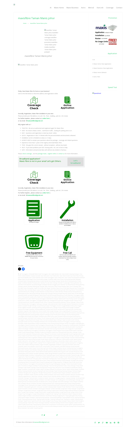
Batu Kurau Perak (61, 288)
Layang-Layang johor (71, 343)
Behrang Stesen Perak (72, 290)
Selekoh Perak (65, 376)
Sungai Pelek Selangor (27, 392)
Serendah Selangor (49, 380)
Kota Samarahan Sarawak (42, 329)
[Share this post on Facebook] (42, 415)
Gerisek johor (61, 309)
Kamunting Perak (30, 320)
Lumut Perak (38, 346)
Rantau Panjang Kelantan (25, 371)
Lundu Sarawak (54, 346)
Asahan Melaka (26, 276)
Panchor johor (54, 357)
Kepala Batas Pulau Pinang (47, 323)
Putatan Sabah (39, 369)
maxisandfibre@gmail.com (35, 121)
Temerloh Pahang (55, 403)
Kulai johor (59, 339)
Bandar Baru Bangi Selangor (52, 281)
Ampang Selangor (74, 274)
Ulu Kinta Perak (30, 406)
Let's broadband (75, 161)
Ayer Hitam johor (54, 276)
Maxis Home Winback (100, 72)
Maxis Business (72, 7)
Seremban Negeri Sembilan (36, 380)
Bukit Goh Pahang (42, 297)
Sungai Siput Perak (65, 392)
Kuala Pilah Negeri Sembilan (44, 336)
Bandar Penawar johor (34, 283)
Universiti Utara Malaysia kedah (53, 406)
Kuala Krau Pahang (57, 332)
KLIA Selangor (58, 325)
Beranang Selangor (35, 293)
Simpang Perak (64, 385)
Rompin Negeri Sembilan (64, 373)
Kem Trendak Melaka (51, 321)
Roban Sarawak (52, 373)
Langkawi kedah (50, 343)
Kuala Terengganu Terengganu (51, 337)
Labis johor (25, 341)
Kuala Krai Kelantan (45, 332)
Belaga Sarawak (35, 291)
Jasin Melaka (65, 313)
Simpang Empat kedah (53, 385)
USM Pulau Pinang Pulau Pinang (72, 406)
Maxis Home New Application (102, 64)
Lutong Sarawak (74, 346)
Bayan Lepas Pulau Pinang (40, 290)
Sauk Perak (56, 374)
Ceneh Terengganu (78, 299)
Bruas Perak (64, 295)
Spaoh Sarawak (22, 388)
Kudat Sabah (44, 339)
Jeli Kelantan (72, 313)
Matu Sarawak (50, 350)
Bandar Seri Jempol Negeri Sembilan (37, 284)
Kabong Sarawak (68, 316)
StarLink (100, 7)
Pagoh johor (21, 357)
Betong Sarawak (58, 293)
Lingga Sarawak (43, 344)
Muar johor (26, 353)
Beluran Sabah (54, 291)
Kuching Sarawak (35, 339)
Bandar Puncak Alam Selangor (49, 283)
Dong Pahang (41, 306)
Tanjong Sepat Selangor (43, 399)
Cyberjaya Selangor (42, 304)
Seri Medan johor (43, 381)
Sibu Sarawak (22, 383)
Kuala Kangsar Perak (59, 330)
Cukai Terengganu (31, 304)
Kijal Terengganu (40, 325)
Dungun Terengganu (51, 306)
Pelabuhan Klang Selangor (63, 360)
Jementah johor (26, 314)
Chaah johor (21, 300)
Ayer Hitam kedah (65, 276)
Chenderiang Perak (23, 302)
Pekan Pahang (51, 360)
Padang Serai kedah (65, 355)
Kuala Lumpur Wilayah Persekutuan (46, 334)
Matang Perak (41, 350)
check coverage (27, 153)
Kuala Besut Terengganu (45, 330)
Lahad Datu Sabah (63, 341)
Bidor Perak (75, 293)
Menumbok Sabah (34, 351)
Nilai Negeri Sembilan (28, 355)
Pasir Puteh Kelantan (29, 360)
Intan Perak (39, 313)
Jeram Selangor (62, 314)
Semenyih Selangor (23, 378)
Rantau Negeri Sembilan (77, 369)
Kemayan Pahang (75, 321)
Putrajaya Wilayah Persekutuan (53, 369)
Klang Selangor (49, 325)
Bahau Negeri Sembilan (46, 279)
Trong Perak (52, 404)
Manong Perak (44, 348)
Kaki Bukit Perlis (32, 318)
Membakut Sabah (77, 350)
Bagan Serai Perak (34, 279)
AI (50, 7)
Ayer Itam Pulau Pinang (76, 276)
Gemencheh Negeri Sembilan (26, 309)
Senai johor (51, 378)
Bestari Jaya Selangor (47, 293)
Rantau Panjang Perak (39, 371)
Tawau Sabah (71, 401)
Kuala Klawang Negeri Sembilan (31, 332)
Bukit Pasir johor (26, 299)
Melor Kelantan (67, 350)
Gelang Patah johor (47, 307)
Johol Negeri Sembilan (38, 316)
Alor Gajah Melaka (54, 274)
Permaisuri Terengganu (29, 364)
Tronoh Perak (60, 404)
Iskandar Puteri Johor (55, 313)
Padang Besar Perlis (40, 355)
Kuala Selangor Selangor (72, 336)
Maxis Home (59, 7)
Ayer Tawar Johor (59, 277)
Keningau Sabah (22, 323)
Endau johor (73, 306)
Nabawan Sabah (43, 353)
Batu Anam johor (49, 286)
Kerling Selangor (59, 323)
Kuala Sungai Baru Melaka (34, 337)
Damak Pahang (71, 304)
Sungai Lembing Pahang (70, 390)
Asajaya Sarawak (36, 276)
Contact (119, 7)
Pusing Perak (31, 369)
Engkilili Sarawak (26, 307)
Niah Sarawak (67, 353)
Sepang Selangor (70, 378)
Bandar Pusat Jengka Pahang (66, 283)
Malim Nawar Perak (34, 348)
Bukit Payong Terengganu (39, 299)
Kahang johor (77, 316)
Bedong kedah (62, 290)
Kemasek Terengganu (64, 321)
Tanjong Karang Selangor (42, 397)
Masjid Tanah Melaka (31, 350)
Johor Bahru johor (49, 316)
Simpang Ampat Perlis (48, 383)
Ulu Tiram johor (39, 406)
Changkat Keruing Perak (56, 300)
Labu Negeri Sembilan (35, 341)
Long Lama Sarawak (67, 344)
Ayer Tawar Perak (70, 277)
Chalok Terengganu (30, 300)
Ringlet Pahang (43, 373)
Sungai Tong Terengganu (25, 394)
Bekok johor (26, 291)
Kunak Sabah (73, 339)
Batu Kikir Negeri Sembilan (48, 288)
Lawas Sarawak (60, 343)
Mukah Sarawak (33, 353)
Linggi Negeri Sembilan (55, 344)
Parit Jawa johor (37, 358)
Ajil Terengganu (24, 274)
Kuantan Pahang (74, 337)
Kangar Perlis (39, 320)
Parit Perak (45, 358)
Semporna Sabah (43, 378)
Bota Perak (46, 295)
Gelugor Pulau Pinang (59, 307)
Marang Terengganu (77, 348)
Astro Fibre (97, 77)
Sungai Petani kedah (40, 392)
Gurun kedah (42, 311)
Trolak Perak (44, 404)
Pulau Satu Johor (56, 367)
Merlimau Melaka (53, 351)
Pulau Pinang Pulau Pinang (43, 367)
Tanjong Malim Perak (68, 397)
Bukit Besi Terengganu (74, 295)
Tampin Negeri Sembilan (25, 396)
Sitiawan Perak (61, 387)
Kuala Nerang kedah (63, 334)
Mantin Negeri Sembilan (55, 348)
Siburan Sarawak (31, 383)
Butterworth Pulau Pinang (66, 299)
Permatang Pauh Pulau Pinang (44, 364)
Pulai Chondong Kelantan (56, 366)
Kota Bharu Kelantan (28, 327)
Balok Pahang (27, 281)
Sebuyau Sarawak (75, 374)
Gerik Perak (53, 309)
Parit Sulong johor (62, 358)
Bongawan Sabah (38, 295)
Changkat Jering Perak (43, 300)
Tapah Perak (27, 401)
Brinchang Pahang (55, 295)
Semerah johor (33, 378)
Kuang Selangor (65, 337)
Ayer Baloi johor (45, 276)
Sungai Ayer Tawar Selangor (69, 388)
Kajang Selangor (22, 318)
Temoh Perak (64, 403)
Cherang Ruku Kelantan (59, 302)
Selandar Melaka (56, 376)
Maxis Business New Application (103, 68)
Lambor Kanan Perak (75, 341)
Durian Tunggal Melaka (63, 306)
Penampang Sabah (23, 362)
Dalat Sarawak (62, 304)
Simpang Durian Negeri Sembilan (37, 385)
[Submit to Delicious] (47, 415)
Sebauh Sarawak (65, 374)
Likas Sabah (25, 344)
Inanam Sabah (32, 313)
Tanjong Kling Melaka (56, 397)
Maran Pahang (67, 348)
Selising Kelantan (75, 376)
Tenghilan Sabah (73, 403)
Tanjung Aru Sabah (69, 399)
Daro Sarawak (80, 304)
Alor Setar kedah (64, 274)
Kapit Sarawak (66, 320)
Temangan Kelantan (44, 403)
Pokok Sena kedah (71, 364)
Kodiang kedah (74, 325)
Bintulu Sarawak (28, 295)
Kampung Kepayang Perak (65, 318)
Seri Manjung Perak (32, 381)
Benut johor (26, 293)
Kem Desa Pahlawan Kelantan (36, 321)
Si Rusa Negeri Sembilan (76, 381)
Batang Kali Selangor (39, 286)
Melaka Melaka (58, 350)
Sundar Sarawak (55, 388)
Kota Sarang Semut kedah (57, 329)
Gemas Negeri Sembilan (72, 307)
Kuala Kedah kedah (70, 330)
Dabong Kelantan (53, 304)
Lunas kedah (46, 346)
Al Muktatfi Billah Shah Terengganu (38, 274)
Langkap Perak (41, 343)
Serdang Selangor (23, 380)
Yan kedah (30, 408)
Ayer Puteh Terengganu (47, 277)
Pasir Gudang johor (73, 358)
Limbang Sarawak (34, 344)
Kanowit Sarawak (48, 320)
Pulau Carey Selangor (70, 366)
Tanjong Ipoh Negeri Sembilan (26, 397)
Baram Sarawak (27, 286)
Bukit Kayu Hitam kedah (54, 297)
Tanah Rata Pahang (51, 396)
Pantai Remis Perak (72, 357)
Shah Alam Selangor (63, 381)
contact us (61, 153)
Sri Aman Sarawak (32, 388)
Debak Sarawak (22, 306)
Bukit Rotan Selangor (52, 299)
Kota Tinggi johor (69, 329)
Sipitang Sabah (52, 387)
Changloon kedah (68, 300)
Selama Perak (47, 376)
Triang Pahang (37, 404)
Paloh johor (39, 357)
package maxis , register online (47, 153)
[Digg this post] (50, 415)
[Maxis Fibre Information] (14, 5)
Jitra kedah (28, 316)
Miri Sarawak (70, 351)
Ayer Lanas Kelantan (35, 277)
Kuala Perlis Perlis (31, 336)
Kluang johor (65, 325)
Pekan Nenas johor (41, 360)
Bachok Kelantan (80, 277)
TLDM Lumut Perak (27, 404)
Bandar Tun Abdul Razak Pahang (70, 284)
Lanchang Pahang (23, 343)
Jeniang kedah (35, 314)
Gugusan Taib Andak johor (30, 311)
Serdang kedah (80, 378)
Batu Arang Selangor (60, 286)
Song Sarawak (79, 387)
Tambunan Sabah (67, 394)
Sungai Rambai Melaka (52, 392)
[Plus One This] (57, 415)
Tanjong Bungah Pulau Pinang (73, 396)
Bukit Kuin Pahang (67, 297)
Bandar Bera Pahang (66, 281)
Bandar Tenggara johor (54, 284)
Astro (83, 7)
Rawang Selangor (67, 371)
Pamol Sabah (46, 357)
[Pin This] (60, 415)
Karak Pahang (75, 320)
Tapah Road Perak (36, 401)
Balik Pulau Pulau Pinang (61, 279)
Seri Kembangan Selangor (73, 380)
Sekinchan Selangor (37, 376)
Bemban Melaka (63, 291)
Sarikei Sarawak (48, 374)
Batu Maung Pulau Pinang (74, 288)
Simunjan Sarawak (42, 387)
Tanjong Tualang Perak (56, 399)
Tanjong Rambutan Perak (29, 399)
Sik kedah (39, 383)
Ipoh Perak (46, 313)
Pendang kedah (48, 362)
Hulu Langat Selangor (53, 311)
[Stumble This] (54, 415)
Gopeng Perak (69, 309)
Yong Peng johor (38, 408)
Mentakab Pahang (23, 351)
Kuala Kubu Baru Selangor (70, 332)
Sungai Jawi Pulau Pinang (44, 390)
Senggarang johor (60, 378)
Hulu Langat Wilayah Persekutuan (68, 311)
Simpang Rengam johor (30, 387)
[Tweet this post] (44, 415)
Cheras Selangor (71, 302)
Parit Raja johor (52, 358)
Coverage (109, 7)
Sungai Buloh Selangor (29, 390)
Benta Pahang (72, 291)
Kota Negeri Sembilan (28, 329)
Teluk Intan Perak (33, 403)
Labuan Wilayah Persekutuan (49, 341)
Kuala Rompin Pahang (59, 336)
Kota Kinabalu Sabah (40, 327)
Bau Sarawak (28, 290)
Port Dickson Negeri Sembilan (29, 366)
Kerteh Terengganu (70, 323)
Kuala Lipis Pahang (30, 334)
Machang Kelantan (23, 348)
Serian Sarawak (52, 381)
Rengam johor (28, 373)
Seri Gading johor (61, 380)
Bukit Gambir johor (32, 297)
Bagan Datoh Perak (23, 279)
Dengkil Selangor (32, 306)
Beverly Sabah (67, 293)
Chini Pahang (21, 304)
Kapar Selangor (57, 320)
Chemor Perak (78, 300)
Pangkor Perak (63, 357)
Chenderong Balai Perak (36, 302)
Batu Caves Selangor (72, 286)
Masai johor (21, 350)
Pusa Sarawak (66, 367)
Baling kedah (71, 279)
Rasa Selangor (50, 371)
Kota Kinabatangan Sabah (53, 327)
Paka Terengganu (30, 357)
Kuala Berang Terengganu (30, 330)
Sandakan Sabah (28, 374)
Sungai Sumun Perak (76, 392)
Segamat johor (27, 376)
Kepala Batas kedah (33, 323)
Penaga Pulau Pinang (77, 360)
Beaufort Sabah (52, 290)
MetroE (91, 7)
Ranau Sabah (66, 369)
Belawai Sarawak (45, 291)
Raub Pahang (58, 371)
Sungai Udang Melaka (38, 394)
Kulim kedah (65, 339)
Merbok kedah (44, 351)
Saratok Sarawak (38, 374)
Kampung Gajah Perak (51, 318)
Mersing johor (62, 351)
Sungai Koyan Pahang (57, 390)
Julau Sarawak (59, 316)
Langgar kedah (32, 343)
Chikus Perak (79, 302)
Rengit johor (35, 373)
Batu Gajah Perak (36, 288)
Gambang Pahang (36, 307)
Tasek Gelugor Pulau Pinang (50, 401)
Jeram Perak (53, 314)
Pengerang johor (57, 362)
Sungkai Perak (49, 394)
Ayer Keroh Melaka (23, 277)
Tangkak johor (61, 396)
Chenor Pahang (47, 302)
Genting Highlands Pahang (42, 309)
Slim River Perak (70, 387)
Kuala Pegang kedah (75, 334)
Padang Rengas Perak (52, 355)
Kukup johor (51, 339)
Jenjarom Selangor (45, 314)
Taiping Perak (57, 394)
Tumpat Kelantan (77, 404)
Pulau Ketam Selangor (29, 367)
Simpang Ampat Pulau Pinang (63, 383)
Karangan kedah (22, 321)
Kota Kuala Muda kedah (68, 327)
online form (46, 118)
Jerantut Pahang (71, 314)
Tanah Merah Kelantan (38, 396)
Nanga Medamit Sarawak (56, 353)
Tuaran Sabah (68, 404)
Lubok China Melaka (29, 346)
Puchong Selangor (43, 366)
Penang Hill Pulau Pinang (36, 362)
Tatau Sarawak (62, 401)
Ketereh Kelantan (30, 325)
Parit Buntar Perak (27, 358)
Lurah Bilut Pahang (64, 346)
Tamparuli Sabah (77, 394)
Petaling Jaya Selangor (59, 364)
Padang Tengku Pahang (77, 355)
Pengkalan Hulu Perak (69, 362)
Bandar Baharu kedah (38, 281)
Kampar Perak (41, 318)
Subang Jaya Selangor (44, 388)
